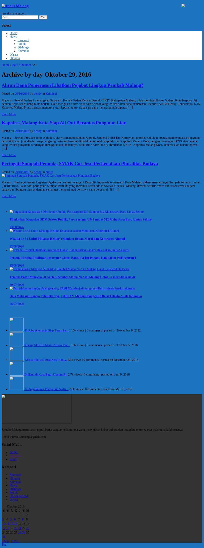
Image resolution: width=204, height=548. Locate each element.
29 (23, 532)
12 (11, 523)
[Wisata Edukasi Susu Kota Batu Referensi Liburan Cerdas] (17, 359)
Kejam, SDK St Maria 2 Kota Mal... (47, 345)
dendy (38, 93)
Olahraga (23, 47)
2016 (15, 64)
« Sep (5, 541)
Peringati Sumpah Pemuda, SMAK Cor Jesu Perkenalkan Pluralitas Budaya (80, 163)
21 (19, 528)
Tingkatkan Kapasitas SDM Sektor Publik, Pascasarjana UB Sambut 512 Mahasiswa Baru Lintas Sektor (81, 219)
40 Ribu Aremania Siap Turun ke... (46, 330)
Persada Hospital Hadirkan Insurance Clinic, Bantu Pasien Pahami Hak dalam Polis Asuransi (73, 257)
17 (3, 528)
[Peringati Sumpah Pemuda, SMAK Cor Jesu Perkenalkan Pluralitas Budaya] (51, 175)
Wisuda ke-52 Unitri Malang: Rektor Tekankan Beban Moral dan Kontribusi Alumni (67, 238)
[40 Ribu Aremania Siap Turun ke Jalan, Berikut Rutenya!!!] (17, 330)
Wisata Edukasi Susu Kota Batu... (45, 359)
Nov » (15, 541)
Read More (9, 114)
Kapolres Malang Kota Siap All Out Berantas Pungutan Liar (64, 122)
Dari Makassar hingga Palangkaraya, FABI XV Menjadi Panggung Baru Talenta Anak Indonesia (76, 296)
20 (15, 528)
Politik (22, 43)
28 (19, 532)
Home (13, 33)
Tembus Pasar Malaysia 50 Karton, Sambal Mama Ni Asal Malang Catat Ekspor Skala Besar (72, 277)
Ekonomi (23, 40)
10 (3, 523)
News (13, 36)
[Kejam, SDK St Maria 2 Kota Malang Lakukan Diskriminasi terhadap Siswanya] (17, 345)
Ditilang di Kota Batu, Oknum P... (45, 374)
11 (7, 523)
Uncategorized (19, 496)
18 (7, 528)
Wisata (14, 54)
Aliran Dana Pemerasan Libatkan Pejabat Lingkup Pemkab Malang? (72, 85)
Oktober (26, 64)
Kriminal (23, 51)
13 (15, 523)
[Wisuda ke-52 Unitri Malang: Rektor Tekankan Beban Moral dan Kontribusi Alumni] (64, 230)
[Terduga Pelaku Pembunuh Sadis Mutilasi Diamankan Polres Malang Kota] (17, 389)
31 (3, 536)
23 (27, 528)
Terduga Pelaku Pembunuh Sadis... (46, 389)
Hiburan (15, 58)
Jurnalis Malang (15, 6)
